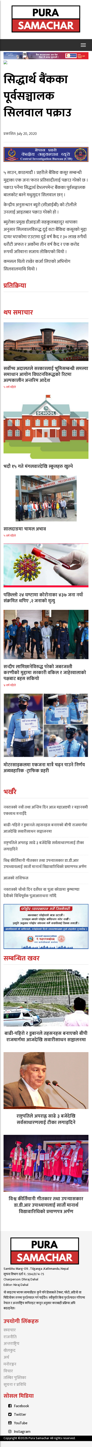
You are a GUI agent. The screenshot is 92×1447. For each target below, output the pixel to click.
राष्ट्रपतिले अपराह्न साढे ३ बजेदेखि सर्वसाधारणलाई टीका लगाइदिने (44, 846)
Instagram (22, 1432)
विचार (8, 1371)
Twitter (20, 1414)
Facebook (21, 1406)
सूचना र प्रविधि (15, 1384)
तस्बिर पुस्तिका (15, 1377)
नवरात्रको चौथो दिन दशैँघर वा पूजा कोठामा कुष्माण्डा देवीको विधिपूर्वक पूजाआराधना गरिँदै (41, 892)
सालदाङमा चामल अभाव (25, 529)
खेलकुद (10, 1350)
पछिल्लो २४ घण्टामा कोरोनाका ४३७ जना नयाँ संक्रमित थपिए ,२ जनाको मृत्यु (43, 598)
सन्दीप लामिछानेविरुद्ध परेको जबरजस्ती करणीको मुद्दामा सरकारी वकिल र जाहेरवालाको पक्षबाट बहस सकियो (45, 672)
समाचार (10, 1330)
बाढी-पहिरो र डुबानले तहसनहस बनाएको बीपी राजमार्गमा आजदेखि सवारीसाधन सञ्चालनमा (45, 828)
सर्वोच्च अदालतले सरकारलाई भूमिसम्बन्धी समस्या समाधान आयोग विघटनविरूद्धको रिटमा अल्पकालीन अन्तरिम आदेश (46, 374)
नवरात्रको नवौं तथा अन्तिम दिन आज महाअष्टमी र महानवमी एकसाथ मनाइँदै (46, 810)
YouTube (20, 1423)
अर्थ (6, 1357)
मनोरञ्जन (10, 1364)
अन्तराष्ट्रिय (11, 1343)
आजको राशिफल (16, 878)
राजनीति (10, 1337)
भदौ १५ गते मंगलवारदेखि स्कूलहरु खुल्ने (38, 466)
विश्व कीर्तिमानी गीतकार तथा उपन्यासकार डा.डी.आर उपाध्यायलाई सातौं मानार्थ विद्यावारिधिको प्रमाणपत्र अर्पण (45, 863)
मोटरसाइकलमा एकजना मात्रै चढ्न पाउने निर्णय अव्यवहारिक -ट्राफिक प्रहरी (44, 768)
